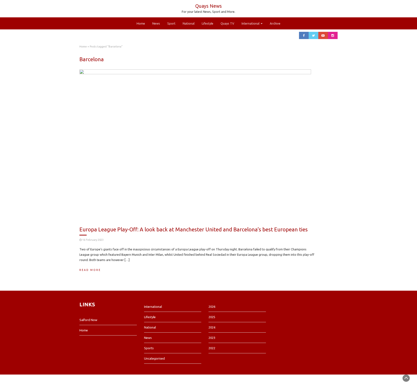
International (251, 23)
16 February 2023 (93, 239)
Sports (149, 348)
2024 (211, 327)
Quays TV (227, 23)
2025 (211, 317)
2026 (211, 306)
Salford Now (88, 320)
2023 (211, 337)
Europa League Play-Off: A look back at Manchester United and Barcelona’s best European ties (193, 229)
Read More (90, 269)
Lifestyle (207, 23)
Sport (171, 23)
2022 (211, 348)
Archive (275, 23)
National (189, 23)
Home (141, 23)
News (156, 23)
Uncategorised (154, 358)
